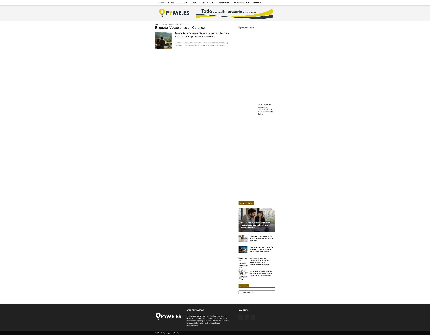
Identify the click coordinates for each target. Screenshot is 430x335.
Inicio (156, 24)
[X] (253, 317)
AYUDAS (193, 3)
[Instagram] (247, 317)
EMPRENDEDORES (223, 3)
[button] (272, 3)
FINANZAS (171, 3)
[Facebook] (241, 317)
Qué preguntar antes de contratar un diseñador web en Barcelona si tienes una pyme (255, 224)
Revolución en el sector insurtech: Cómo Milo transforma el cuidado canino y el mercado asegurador (261, 273)
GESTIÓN (160, 3)
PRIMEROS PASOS (207, 3)
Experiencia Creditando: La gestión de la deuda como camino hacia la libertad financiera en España (261, 249)
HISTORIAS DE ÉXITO (241, 3)
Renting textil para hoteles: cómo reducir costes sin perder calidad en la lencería (262, 238)
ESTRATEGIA (182, 3)
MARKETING (257, 3)
